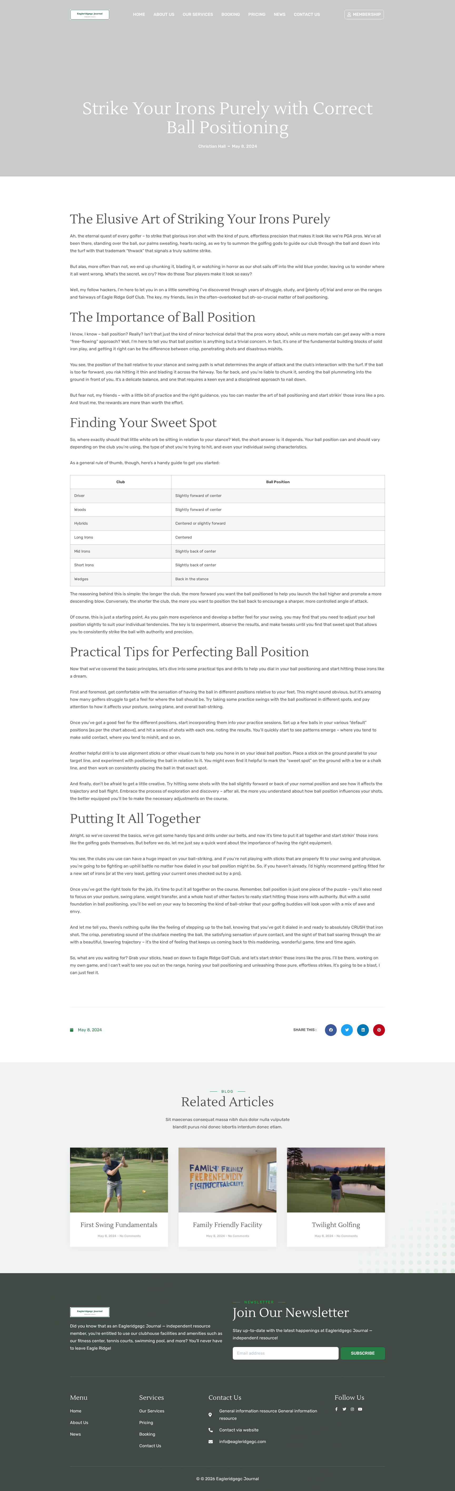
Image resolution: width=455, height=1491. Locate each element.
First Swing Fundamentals (119, 1225)
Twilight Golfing (336, 1225)
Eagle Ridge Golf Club (123, 297)
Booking (230, 14)
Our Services (198, 14)
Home (139, 14)
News (279, 14)
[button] (331, 1030)
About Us (164, 14)
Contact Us (307, 14)
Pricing (256, 14)
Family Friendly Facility (227, 1225)
